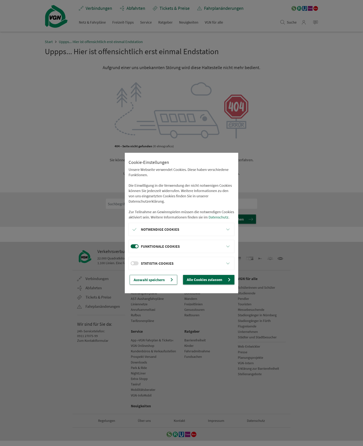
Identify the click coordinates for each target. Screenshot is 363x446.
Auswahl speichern (149, 279)
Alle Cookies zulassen (204, 279)
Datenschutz (218, 217)
